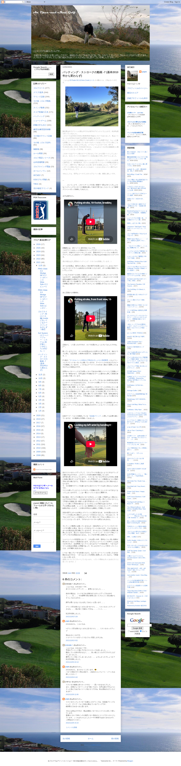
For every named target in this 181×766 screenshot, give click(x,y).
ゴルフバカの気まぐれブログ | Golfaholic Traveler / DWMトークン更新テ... (137, 268)
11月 (41, 375)
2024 (38, 251)
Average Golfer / (132, 390)
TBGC (36, 184)
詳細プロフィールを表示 (137, 98)
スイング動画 (39, 108)
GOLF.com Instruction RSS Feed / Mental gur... (136, 563)
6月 (40, 393)
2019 (38, 419)
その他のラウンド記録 (42, 136)
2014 (38, 433)
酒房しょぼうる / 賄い (134, 223)
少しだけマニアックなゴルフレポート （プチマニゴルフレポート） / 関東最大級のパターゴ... (137, 318)
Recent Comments (40, 469)
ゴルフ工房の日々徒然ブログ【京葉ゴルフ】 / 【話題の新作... (136, 205)
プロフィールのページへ (137, 88)
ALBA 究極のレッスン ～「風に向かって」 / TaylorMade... (137, 475)
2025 (38, 248)
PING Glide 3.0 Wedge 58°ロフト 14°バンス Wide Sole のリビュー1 (43, 278)
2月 (40, 407)
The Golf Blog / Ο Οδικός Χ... (136, 289)
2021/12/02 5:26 (72, 617)
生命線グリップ (95, 416)
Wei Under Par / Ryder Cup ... (136, 481)
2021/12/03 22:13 (72, 662)
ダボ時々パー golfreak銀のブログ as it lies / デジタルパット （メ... (137, 437)
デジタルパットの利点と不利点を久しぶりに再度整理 (89, 360)
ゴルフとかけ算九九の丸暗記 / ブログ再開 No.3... (137, 532)
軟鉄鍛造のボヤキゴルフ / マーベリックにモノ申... (137, 443)
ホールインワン (39, 171)
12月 (41, 265)
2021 (38, 262)
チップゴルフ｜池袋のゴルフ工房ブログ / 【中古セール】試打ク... (137, 421)
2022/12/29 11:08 (72, 694)
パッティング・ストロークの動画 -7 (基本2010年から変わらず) (43, 362)
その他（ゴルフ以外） (42, 142)
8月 (40, 385)
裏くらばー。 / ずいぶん (135, 453)
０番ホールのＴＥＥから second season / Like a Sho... (136, 556)
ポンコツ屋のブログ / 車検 (135, 300)
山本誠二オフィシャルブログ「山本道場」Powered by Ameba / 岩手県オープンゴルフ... (136, 379)
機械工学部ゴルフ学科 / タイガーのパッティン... (137, 306)
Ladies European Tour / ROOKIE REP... (134, 342)
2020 (38, 415)
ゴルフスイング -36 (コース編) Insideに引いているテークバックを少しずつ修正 (43, 320)
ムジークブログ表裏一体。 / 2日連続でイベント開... (137, 219)
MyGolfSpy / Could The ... (135, 174)
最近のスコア (132, 93)
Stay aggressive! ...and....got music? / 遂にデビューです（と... (136, 569)
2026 (38, 244)
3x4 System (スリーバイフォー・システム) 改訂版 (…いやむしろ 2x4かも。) (43, 342)
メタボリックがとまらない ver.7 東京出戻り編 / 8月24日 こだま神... (136, 188)
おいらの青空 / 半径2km (135, 333)
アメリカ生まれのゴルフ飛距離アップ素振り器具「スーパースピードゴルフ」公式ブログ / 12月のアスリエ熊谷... (137, 360)
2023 (38, 255)
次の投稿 (66, 738)
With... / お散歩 (132, 537)
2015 (38, 430)
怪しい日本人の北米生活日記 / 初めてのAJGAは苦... (137, 522)
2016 (38, 426)
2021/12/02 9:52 (72, 640)
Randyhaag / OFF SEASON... (136, 399)
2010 (38, 448)
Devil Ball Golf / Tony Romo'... (136, 486)
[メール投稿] (85, 573)
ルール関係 (38, 153)
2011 (38, 444)
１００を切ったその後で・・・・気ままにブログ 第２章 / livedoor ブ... (137, 515)
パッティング (39, 116)
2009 (38, 452)
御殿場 (36, 149)
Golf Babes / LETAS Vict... (135, 385)
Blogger (130, 761)
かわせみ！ (69, 645)
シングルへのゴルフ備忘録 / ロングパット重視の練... (137, 252)
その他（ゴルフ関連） (42, 101)
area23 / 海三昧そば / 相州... (136, 336)
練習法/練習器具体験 (42, 129)
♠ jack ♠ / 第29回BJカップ (135, 347)
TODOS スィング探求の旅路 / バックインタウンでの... (137, 527)
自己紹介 (37, 175)
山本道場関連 (39, 162)
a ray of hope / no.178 (134, 427)
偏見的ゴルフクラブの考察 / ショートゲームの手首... (137, 274)
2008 (38, 455)
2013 (38, 437)
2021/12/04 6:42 (72, 677)
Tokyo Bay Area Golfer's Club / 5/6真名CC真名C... (137, 591)
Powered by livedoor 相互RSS (137, 605)
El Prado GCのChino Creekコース (82, 80)
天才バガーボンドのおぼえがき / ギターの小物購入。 (137, 546)
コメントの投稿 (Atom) (93, 745)
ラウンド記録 (39, 97)
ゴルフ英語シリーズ (41, 158)
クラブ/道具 (38, 92)
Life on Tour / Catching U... (135, 430)
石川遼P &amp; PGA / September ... (134, 372)
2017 (38, 423)
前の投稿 (115, 738)
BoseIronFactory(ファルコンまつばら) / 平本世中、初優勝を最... (137, 212)
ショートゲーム (39, 121)
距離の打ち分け (39, 125)
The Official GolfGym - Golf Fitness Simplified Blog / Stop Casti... (136, 508)
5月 (40, 396)
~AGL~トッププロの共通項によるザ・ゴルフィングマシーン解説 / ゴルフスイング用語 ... (137, 326)
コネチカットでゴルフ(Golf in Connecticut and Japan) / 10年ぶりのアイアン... (137, 414)
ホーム (90, 738)
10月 (41, 378)
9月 (40, 382)
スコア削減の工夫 (40, 112)
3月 (40, 404)
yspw (67, 621)
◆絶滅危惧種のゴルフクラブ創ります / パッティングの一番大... (137, 158)
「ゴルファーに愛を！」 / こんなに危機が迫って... (137, 246)
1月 (40, 411)
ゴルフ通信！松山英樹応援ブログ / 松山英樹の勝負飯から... (137, 181)
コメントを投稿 (71, 727)
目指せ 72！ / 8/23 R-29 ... (135, 199)
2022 (38, 259)
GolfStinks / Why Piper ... (135, 409)
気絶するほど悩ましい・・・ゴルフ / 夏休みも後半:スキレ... (137, 239)
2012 (38, 441)
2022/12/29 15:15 (72, 723)
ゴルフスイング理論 (41, 166)
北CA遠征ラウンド (41, 188)
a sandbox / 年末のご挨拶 (135, 463)
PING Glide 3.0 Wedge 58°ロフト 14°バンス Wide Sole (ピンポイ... (42, 299)
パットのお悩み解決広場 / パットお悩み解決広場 (137, 581)
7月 (40, 389)
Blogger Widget (48, 469)
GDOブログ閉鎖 (40, 179)
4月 (40, 400)
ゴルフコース (39, 88)
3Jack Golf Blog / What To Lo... (137, 404)
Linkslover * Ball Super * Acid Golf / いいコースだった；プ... (137, 227)
